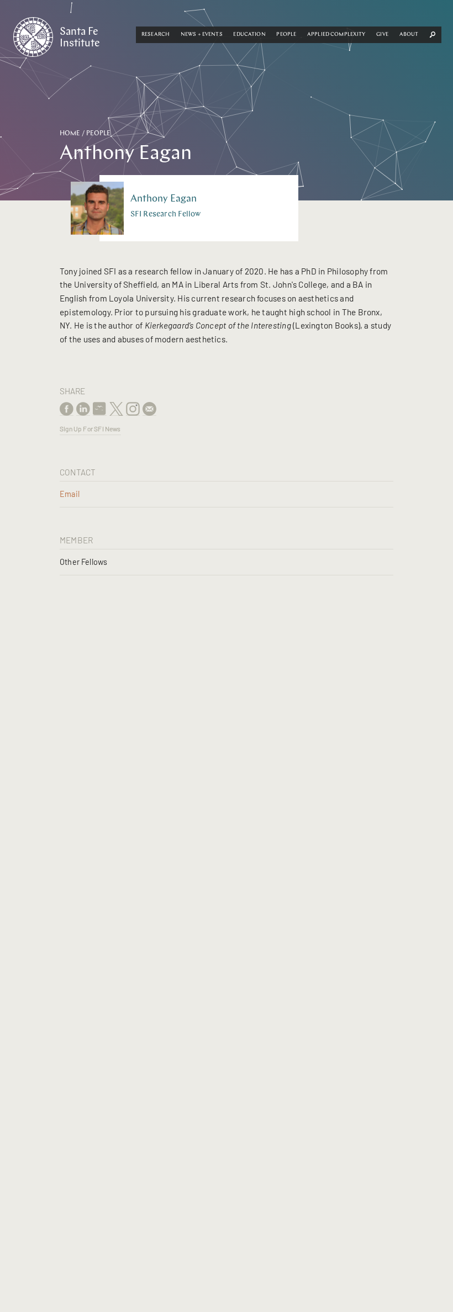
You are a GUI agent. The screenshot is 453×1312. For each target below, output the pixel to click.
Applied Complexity (336, 34)
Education (249, 34)
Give (382, 34)
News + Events (202, 34)
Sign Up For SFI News (90, 428)
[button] (155, 35)
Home (70, 133)
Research (155, 34)
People (286, 34)
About (409, 34)
